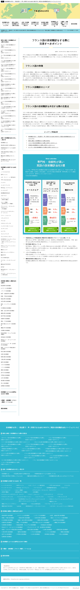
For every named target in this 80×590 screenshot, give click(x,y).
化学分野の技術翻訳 (6, 301)
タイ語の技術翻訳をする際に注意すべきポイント (8, 122)
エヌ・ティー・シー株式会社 (8, 177)
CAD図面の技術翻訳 (6, 308)
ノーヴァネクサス (5, 172)
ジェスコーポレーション (7, 226)
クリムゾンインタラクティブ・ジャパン (7, 212)
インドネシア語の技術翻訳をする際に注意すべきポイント (8, 112)
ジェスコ (3, 182)
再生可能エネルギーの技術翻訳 (8, 324)
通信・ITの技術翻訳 (6, 321)
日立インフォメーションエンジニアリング (8, 246)
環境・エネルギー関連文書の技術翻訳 (8, 348)
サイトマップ (76, 587)
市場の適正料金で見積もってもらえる (8, 152)
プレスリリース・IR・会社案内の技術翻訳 (8, 344)
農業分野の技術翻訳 (6, 313)
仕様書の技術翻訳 (5, 330)
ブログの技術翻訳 (5, 364)
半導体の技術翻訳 (5, 375)
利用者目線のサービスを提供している (8, 148)
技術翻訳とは (4, 142)
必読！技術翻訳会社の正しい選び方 (8, 138)
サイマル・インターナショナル (8, 261)
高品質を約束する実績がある (8, 145)
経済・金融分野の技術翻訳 (7, 293)
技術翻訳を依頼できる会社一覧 (8, 168)
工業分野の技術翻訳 (6, 359)
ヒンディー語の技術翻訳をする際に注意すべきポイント (43, 147)
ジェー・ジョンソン (6, 215)
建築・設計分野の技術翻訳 (7, 310)
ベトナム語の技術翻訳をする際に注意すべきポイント (8, 103)
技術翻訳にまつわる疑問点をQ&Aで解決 (8, 392)
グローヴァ (4, 195)
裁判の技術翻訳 (5, 362)
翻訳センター (4, 249)
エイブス (3, 231)
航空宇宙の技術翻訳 (6, 316)
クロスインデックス (6, 223)
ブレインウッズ (5, 233)
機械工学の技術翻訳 (6, 327)
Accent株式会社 (5, 257)
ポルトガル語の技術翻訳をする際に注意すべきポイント (8, 65)
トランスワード (5, 218)
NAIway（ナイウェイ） (7, 187)
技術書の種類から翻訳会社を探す (8, 281)
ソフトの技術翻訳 (5, 367)
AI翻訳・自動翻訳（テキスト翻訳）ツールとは (8, 401)
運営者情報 (4, 408)
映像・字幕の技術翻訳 (6, 296)
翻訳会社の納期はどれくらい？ (7, 156)
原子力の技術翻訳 (5, 372)
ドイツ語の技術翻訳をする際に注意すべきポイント (8, 61)
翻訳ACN (3, 255)
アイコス (3, 220)
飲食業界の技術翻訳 (6, 285)
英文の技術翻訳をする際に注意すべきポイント (8, 98)
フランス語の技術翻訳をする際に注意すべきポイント (8, 80)
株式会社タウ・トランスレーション (8, 270)
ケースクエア (4, 190)
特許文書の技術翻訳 (6, 351)
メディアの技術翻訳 (6, 290)
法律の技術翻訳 (5, 354)
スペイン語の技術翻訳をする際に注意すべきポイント (8, 90)
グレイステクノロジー (6, 236)
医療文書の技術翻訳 (6, 356)
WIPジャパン (4, 174)
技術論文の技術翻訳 (6, 337)
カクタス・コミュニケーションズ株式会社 (8, 274)
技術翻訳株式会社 (5, 193)
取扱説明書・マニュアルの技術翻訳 (8, 334)
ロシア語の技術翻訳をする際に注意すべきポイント (8, 57)
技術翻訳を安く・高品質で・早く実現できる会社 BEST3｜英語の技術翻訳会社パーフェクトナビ (33, 1)
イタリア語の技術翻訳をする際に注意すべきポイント (42, 143)
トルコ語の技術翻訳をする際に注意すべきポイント (8, 107)
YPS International (6, 179)
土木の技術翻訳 (5, 377)
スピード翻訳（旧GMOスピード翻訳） (7, 203)
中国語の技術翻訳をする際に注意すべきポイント (41, 145)
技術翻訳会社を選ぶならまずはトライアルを (8, 160)
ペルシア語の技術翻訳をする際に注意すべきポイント (8, 130)
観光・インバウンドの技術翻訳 (8, 304)
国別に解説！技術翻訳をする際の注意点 (39, 140)
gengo (2, 266)
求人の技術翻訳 (5, 383)
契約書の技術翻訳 (5, 380)
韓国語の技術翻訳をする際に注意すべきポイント (8, 85)
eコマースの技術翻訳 (6, 288)
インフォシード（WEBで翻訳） (5, 199)
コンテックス (4, 228)
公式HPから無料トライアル (32, 229)
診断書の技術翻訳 (5, 385)
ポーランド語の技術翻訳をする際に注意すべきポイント (8, 46)
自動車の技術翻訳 (5, 318)
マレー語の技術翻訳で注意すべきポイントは (8, 126)
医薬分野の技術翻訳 (6, 298)
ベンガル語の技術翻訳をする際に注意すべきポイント (8, 117)
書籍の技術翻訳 (5, 370)
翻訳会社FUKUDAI (6, 264)
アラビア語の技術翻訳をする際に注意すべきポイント (8, 75)
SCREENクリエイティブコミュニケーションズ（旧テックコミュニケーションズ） (8, 241)
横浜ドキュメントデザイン (7, 252)
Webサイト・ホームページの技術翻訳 (8, 340)
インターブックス (5, 185)
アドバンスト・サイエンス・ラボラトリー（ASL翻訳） (8, 207)
